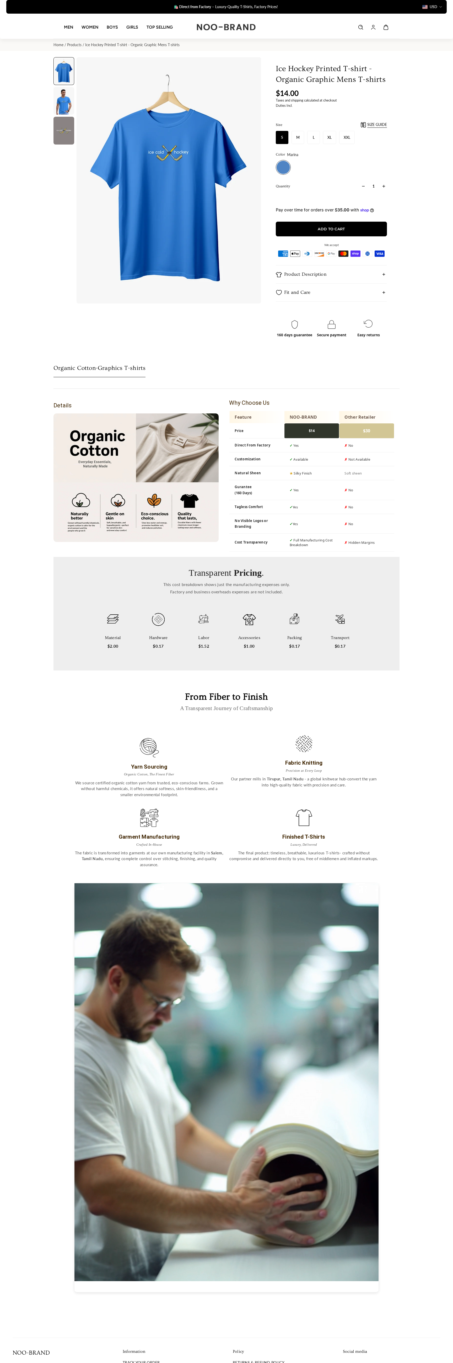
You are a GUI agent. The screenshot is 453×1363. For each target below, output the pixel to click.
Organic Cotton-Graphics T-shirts (99, 368)
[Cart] (386, 27)
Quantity (283, 186)
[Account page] (373, 27)
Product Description (305, 274)
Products (75, 44)
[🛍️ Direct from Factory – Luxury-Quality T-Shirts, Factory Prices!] (224, 7)
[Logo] (226, 27)
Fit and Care (297, 292)
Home (58, 44)
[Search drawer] (360, 27)
